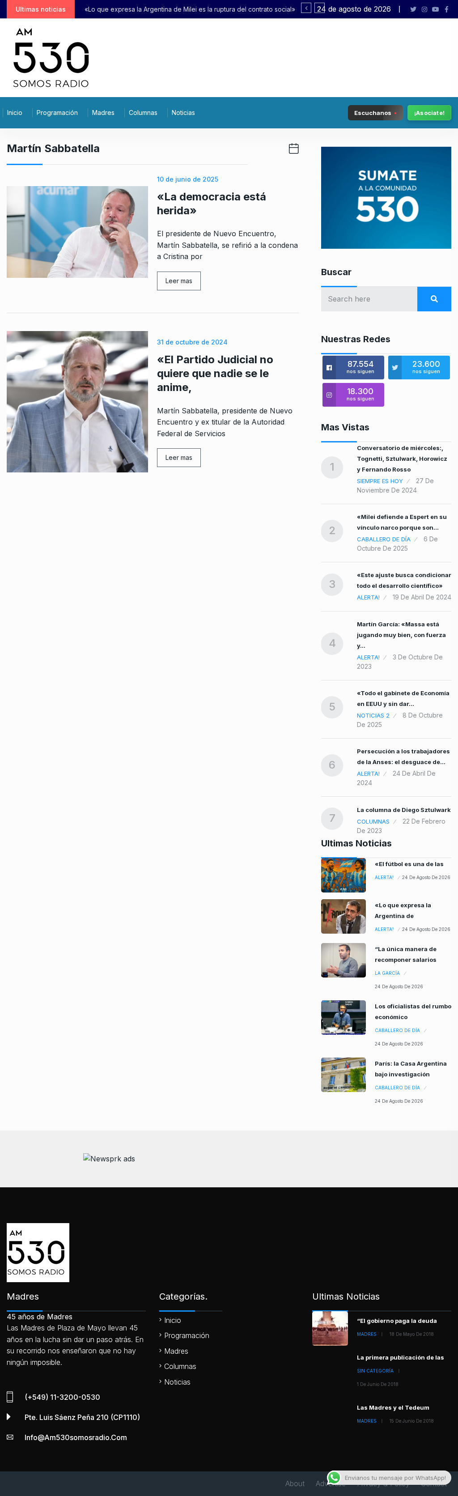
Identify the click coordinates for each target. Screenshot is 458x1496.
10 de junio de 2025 (187, 179)
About (295, 1483)
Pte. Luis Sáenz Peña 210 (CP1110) (82, 1417)
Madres (103, 112)
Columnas (143, 112)
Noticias (183, 112)
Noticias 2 (373, 715)
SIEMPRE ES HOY (380, 480)
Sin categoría (375, 1370)
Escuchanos (373, 112)
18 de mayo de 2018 (412, 1334)
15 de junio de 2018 (412, 1421)
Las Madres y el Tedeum (393, 1407)
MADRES (367, 1334)
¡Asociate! (429, 112)
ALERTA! (368, 597)
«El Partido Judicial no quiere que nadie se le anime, (215, 373)
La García (387, 973)
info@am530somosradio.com (76, 1437)
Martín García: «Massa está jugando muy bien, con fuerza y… (401, 634)
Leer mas (178, 281)
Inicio (14, 112)
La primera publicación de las (400, 1357)
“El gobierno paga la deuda (397, 1320)
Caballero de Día (384, 539)
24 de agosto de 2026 (426, 877)
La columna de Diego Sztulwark (404, 809)
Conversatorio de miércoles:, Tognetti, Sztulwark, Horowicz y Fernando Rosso (402, 458)
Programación (57, 112)
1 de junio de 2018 (378, 1384)
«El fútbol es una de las (409, 863)
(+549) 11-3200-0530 (62, 1397)
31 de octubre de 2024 (192, 342)
